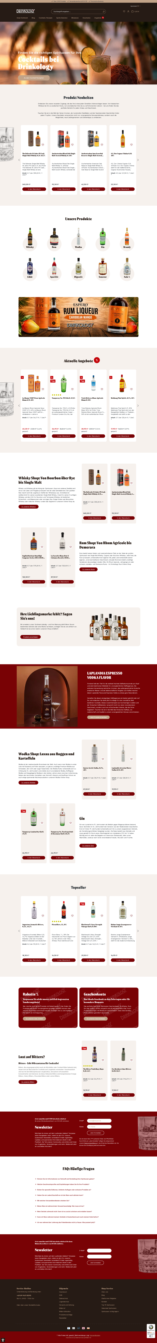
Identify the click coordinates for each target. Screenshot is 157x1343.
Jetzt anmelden (95, 1263)
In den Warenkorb (34, 189)
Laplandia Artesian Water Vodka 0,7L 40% (121, 769)
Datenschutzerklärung (90, 1143)
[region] (78, 160)
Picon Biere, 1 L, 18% (59, 925)
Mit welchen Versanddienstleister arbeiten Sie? (53, 1201)
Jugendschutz (64, 1302)
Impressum (63, 1292)
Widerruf (62, 1308)
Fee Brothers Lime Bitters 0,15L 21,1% (121, 1070)
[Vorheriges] (19, 160)
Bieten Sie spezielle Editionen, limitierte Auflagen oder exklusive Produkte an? (64, 1190)
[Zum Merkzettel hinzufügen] (43, 145)
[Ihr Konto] (128, 11)
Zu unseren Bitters (27, 1082)
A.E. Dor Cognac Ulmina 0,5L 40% (62, 155)
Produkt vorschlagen (30, 637)
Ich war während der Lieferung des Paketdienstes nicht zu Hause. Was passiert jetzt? (66, 1222)
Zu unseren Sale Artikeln (34, 1019)
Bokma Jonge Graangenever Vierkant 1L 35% (121, 926)
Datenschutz (63, 1298)
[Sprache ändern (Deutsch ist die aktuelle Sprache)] (135, 6)
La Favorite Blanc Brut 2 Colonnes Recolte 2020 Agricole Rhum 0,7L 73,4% (61, 557)
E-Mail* (82, 1250)
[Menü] (154, 1325)
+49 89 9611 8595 (24, 1295)
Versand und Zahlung (66, 1305)
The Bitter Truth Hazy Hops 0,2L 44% (93, 1070)
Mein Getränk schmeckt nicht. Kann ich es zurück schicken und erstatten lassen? (64, 1211)
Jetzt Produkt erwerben (98, 717)
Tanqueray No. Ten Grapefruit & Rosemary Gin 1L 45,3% (62, 833)
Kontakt (104, 1302)
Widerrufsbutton (65, 1311)
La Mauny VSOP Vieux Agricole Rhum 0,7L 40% (33, 399)
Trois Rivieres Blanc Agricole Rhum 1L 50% (92, 399)
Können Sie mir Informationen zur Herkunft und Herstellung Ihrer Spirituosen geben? (65, 1179)
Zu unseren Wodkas (28, 783)
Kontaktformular (34, 1305)
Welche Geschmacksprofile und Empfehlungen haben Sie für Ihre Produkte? (63, 1184)
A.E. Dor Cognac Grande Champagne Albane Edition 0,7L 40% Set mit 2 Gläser (93, 155)
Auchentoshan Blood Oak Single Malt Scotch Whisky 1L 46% (123, 493)
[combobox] (76, 11)
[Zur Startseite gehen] (26, 11)
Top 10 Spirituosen (107, 1305)
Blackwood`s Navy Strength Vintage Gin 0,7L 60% (91, 926)
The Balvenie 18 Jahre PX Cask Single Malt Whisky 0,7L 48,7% (94, 493)
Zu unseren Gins (88, 846)
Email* (81, 1121)
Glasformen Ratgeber (108, 1298)
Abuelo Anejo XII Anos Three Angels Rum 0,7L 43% (121, 155)
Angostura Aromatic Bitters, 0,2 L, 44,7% (33, 926)
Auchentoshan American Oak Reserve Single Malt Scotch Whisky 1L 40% (33, 155)
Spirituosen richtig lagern (110, 1311)
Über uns (104, 1292)
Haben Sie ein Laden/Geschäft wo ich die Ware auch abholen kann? (60, 1195)
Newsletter (63, 1318)
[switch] (151, 1336)
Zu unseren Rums (88, 569)
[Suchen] (103, 11)
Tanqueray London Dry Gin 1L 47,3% (33, 833)
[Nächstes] (138, 160)
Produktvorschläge (65, 1315)
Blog (103, 1295)
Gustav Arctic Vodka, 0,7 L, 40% (93, 769)
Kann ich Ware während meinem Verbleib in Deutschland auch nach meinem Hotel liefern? (68, 1217)
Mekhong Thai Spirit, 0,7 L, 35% (122, 398)
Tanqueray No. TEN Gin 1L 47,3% (63, 398)
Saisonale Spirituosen (108, 1308)
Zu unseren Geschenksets (96, 1019)
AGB (60, 1295)
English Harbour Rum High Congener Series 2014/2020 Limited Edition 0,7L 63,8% (32, 557)
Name (81, 1127)
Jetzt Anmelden (95, 1133)
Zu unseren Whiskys (28, 507)
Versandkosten (95, 1335)
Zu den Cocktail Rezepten (34, 78)
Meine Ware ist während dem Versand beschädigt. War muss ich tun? (60, 1206)
